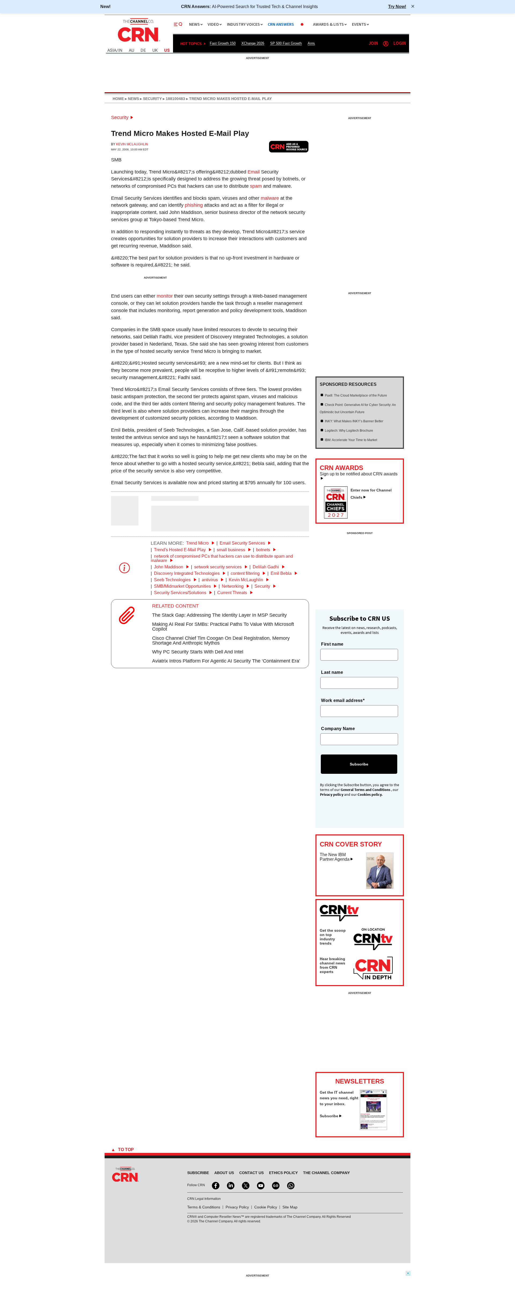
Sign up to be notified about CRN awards (359, 474)
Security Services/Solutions (180, 592)
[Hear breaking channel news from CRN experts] (373, 968)
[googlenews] (275, 1185)
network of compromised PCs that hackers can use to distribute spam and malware (222, 558)
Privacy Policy (237, 1207)
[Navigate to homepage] (138, 42)
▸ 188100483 (173, 99)
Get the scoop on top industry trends (333, 936)
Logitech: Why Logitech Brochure (349, 430)
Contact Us (251, 1173)
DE (143, 50)
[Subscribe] (373, 1128)
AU (131, 50)
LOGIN (399, 43)
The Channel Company (326, 1173)
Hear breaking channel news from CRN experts (332, 965)
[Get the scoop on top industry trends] (373, 940)
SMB (116, 159)
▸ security (150, 99)
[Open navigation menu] (178, 24)
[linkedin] (230, 1185)
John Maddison (169, 567)
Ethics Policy (283, 1173)
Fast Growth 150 (223, 43)
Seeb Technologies (173, 580)
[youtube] (260, 1185)
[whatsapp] (290, 1185)
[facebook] (215, 1185)
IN (120, 50)
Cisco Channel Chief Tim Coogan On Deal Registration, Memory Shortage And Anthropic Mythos (221, 640)
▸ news (131, 99)
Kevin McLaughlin (132, 144)
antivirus (210, 580)
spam (256, 186)
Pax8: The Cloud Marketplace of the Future (356, 395)
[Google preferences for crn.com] (289, 146)
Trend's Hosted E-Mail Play (180, 550)
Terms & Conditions (203, 1207)
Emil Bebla (282, 573)
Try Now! (397, 6)
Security (119, 117)
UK (155, 50)
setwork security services (218, 567)
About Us (224, 1173)
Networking (233, 586)
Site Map (289, 1207)
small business (231, 550)
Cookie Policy (265, 1207)
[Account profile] (386, 44)
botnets (263, 550)
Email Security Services (243, 543)
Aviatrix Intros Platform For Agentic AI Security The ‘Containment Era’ (226, 661)
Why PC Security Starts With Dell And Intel (197, 651)
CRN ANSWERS (281, 24)
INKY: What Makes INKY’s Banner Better (354, 421)
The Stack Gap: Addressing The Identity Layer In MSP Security (219, 615)
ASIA (111, 50)
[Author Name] (124, 521)
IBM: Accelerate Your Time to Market (351, 440)
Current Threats (232, 592)
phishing (194, 205)
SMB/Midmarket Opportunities (183, 586)
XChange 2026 (252, 43)
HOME (118, 99)
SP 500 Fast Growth (286, 43)
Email (254, 172)
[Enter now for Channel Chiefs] (338, 517)
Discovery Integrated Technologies (187, 573)
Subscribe (329, 1116)
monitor (165, 296)
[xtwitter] (245, 1185)
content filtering (246, 573)
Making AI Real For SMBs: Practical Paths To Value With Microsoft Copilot (223, 627)
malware (270, 198)
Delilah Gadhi (266, 567)
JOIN (373, 43)
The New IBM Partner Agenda (335, 857)
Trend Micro (198, 543)
